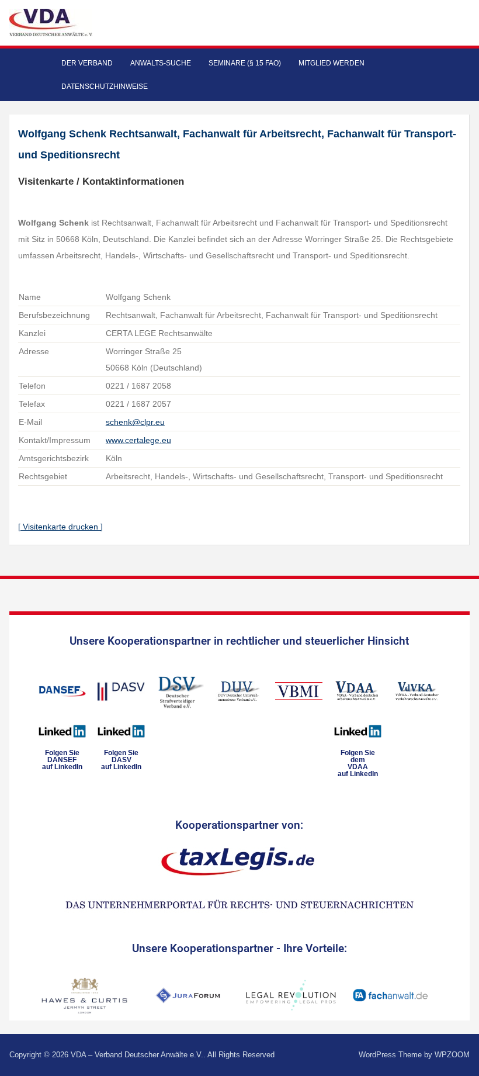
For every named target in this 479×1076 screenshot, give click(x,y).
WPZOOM (452, 1054)
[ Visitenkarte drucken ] (60, 526)
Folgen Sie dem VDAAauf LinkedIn (358, 763)
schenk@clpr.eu (135, 422)
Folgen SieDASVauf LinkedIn (121, 760)
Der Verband (87, 63)
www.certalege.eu (138, 440)
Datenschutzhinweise (104, 86)
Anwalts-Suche (160, 63)
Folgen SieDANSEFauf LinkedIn (62, 760)
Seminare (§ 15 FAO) (245, 63)
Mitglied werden (331, 63)
